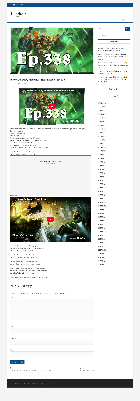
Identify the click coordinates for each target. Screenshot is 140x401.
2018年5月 (102, 224)
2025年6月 (102, 121)
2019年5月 (102, 180)
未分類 (12, 76)
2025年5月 (102, 125)
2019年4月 (102, 184)
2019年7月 (102, 173)
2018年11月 (102, 202)
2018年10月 (102, 206)
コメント (13, 297)
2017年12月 (102, 242)
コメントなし (27, 83)
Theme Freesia (28, 384)
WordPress (36, 384)
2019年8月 (102, 169)
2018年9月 (102, 209)
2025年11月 (102, 103)
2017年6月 (102, 264)
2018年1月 (102, 239)
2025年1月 (102, 140)
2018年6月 (102, 220)
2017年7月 (102, 261)
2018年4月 (102, 228)
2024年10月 (102, 151)
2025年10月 (102, 107)
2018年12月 (102, 198)
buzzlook (18, 13)
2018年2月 (102, 235)
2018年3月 (102, 231)
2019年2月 (102, 191)
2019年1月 (102, 195)
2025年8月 (102, 114)
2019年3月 (102, 187)
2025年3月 (102, 132)
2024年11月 (102, 147)
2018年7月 (102, 217)
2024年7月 (102, 162)
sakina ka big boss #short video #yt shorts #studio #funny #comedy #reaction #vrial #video (112, 56)
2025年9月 (102, 110)
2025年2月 (102, 136)
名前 (12, 326)
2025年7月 (102, 118)
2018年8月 (102, 213)
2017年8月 (102, 257)
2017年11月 (102, 246)
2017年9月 (102, 253)
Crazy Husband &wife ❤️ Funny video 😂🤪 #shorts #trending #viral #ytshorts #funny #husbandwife (113, 79)
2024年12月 (102, 143)
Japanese (103, 35)
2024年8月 (102, 158)
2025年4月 (102, 129)
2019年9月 (102, 165)
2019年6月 (102, 176)
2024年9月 (102, 154)
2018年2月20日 (15, 83)
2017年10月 (102, 250)
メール (13, 338)
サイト (12, 350)
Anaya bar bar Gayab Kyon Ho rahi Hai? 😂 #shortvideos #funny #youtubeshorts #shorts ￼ (113, 65)
